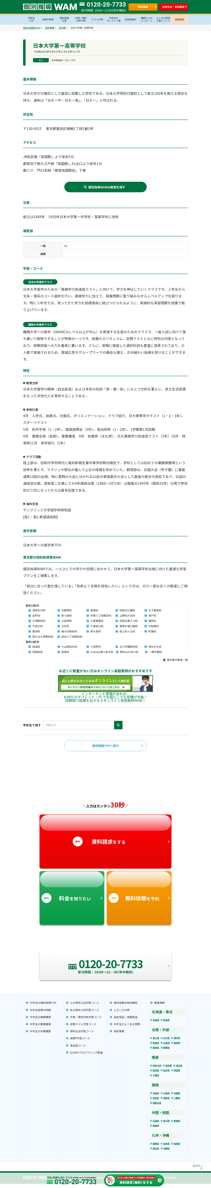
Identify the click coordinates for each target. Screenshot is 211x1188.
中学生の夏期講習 (40, 1024)
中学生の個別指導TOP (43, 1002)
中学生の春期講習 (40, 1017)
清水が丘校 (155, 646)
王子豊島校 (155, 610)
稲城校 (36, 646)
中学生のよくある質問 (127, 1024)
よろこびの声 (122, 1010)
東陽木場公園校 (128, 626)
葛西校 (94, 610)
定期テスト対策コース (83, 1024)
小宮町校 (95, 646)
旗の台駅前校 (69, 631)
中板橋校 (153, 626)
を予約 (135, 898)
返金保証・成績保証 (125, 1017)
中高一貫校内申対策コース (86, 1017)
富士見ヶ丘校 (127, 631)
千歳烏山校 (97, 626)
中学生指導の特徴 (40, 1010)
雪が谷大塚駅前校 (42, 636)
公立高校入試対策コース (84, 1002)
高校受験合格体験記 (125, 1002)
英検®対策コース (80, 1038)
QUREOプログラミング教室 (86, 1052)
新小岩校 (66, 615)
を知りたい (67, 898)
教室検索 (159, 1002)
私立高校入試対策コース (84, 1010)
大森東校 (66, 620)
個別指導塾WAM (31, 28)
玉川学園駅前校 (128, 646)
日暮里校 (66, 610)
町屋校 (152, 631)
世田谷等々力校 (128, 620)
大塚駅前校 (38, 620)
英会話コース (78, 1045)
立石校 (65, 626)
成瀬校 (65, 651)
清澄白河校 (38, 610)
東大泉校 (95, 631)
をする (100, 841)
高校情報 (49, 28)
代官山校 (37, 626)
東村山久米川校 (129, 651)
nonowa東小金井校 (101, 651)
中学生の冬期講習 (40, 1031)
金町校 (36, 615)
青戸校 (152, 615)
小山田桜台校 (69, 646)
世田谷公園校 (127, 610)
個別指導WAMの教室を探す (106, 187)
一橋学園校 (155, 651)
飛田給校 (37, 651)
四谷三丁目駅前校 (71, 636)
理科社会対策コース (82, 1031)
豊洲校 (36, 631)
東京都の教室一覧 (177, 659)
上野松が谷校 (127, 615)
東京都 (62, 28)
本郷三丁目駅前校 (100, 615)
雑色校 (152, 620)
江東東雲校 (97, 620)
